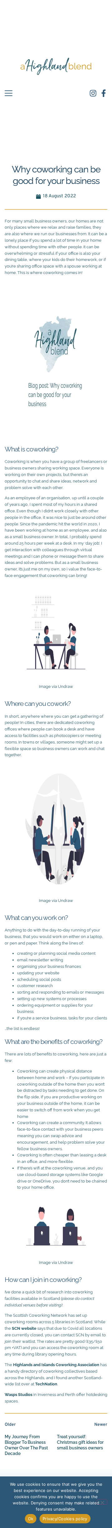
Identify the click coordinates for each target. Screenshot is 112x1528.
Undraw (65, 686)
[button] (8, 93)
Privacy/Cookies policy (65, 1518)
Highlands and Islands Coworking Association (56, 1364)
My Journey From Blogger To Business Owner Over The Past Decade (26, 1445)
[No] (102, 1502)
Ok (31, 1518)
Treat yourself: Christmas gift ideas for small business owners (80, 1442)
